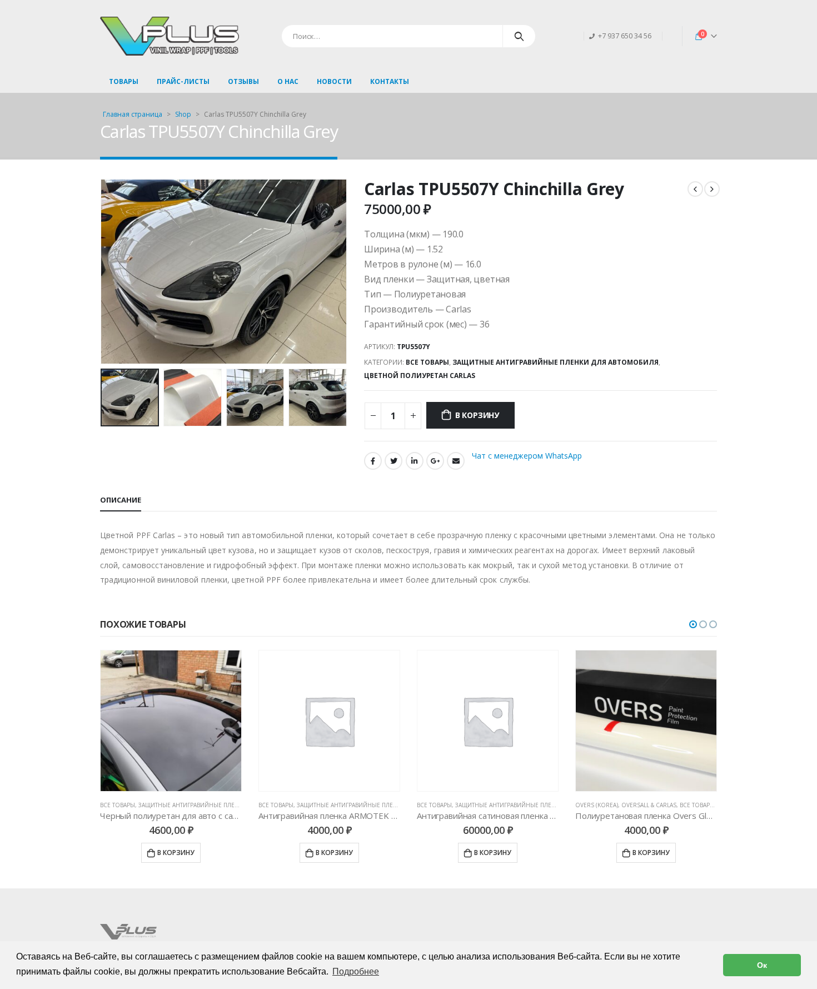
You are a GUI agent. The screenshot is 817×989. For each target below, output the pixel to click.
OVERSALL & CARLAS (648, 805)
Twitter (393, 461)
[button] (693, 624)
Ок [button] (762, 965)
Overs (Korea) (596, 805)
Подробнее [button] (355, 971)
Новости (334, 81)
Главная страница (132, 114)
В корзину (477, 415)
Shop (183, 114)
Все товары (427, 362)
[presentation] (102, 271)
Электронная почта (456, 461)
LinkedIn (415, 461)
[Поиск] (519, 36)
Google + (435, 461)
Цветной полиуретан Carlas (419, 375)
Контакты (389, 81)
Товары (123, 81)
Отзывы (243, 81)
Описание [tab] (120, 500)
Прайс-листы (183, 81)
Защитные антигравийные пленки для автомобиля (555, 362)
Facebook (373, 461)
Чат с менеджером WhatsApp (527, 455)
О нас (287, 81)
